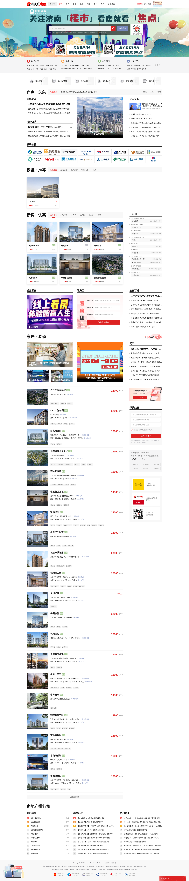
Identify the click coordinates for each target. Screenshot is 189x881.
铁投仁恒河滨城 (53, 32)
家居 (88, 4)
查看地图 (70, 394)
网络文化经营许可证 (131, 869)
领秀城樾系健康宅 (83, 32)
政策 (159, 92)
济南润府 (97, 246)
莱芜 (45, 69)
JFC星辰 (32, 201)
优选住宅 (53, 215)
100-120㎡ (101, 69)
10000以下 (65, 65)
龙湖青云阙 (55, 573)
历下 (32, 65)
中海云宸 (54, 694)
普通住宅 (130, 65)
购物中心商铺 (141, 69)
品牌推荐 (74, 170)
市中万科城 (55, 735)
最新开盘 (53, 170)
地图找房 (122, 28)
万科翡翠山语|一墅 (138, 259)
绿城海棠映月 (136, 275)
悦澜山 (134, 240)
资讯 (74, 4)
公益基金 (111, 4)
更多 (157, 65)
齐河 (54, 69)
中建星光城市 (57, 532)
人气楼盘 (63, 215)
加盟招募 (139, 4)
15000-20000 (66, 69)
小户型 (73, 215)
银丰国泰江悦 (57, 654)
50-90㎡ (108, 65)
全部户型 (74, 418)
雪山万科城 (55, 755)
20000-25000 (76, 69)
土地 (152, 92)
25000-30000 (87, 69)
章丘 (56, 65)
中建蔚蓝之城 (103, 32)
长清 (28, 69)
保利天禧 (135, 234)
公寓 (143, 65)
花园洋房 (137, 65)
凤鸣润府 (135, 246)
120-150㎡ (110, 69)
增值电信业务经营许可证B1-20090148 (63, 869)
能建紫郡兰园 (57, 715)
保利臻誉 (64, 246)
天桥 (51, 65)
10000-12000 (74, 65)
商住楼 (148, 65)
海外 (102, 4)
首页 (60, 4)
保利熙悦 (54, 634)
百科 (95, 4)
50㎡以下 (101, 65)
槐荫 (47, 65)
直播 (81, 4)
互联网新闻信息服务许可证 (97, 869)
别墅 (128, 69)
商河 (41, 69)
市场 (145, 92)
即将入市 (84, 170)
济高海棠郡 (73, 32)
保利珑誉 (54, 593)
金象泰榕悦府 (136, 227)
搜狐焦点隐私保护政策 (146, 430)
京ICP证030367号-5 (82, 869)
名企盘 (91, 215)
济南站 (148, 500)
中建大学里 (55, 674)
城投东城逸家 (34, 246)
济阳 (32, 69)
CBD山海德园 (64, 32)
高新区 (42, 65)
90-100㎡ (116, 65)
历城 (36, 65)
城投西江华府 (136, 262)
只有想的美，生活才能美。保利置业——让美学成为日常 (78, 92)
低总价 (82, 215)
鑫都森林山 (136, 253)
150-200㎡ (119, 69)
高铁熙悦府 (93, 32)
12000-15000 (85, 65)
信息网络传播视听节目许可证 (115, 869)
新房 (67, 4)
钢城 (50, 69)
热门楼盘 (63, 170)
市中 (28, 65)
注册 (149, 4)
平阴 (36, 69)
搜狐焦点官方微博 (151, 498)
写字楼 (133, 69)
